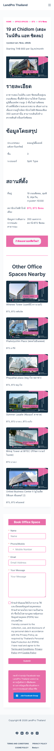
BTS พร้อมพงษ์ (17, 502)
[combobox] (11, 549)
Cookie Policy (29, 652)
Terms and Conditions (22, 649)
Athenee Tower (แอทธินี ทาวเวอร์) (24, 304)
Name (13, 530)
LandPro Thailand (15, 5)
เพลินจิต (28, 43)
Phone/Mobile (18, 543)
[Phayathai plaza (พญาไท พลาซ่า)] (27, 365)
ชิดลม (21, 43)
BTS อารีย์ (10, 348)
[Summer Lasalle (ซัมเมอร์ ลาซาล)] (27, 402)
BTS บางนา (16, 421)
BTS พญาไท (16, 385)
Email (13, 557)
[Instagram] (37, 733)
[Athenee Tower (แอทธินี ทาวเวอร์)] (27, 292)
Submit (27, 661)
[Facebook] (27, 733)
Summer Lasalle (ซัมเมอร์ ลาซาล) (24, 414)
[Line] (17, 733)
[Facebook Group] (32, 733)
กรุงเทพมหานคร (12, 43)
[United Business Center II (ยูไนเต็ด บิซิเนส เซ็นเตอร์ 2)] (27, 479)
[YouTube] (22, 733)
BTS (29, 208)
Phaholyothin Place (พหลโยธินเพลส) (25, 341)
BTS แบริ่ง (27, 421)
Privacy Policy (39, 744)
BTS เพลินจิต (17, 311)
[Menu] (49, 5)
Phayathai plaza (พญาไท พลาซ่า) (23, 377)
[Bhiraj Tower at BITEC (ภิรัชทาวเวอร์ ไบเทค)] (27, 438)
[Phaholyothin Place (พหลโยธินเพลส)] (27, 328)
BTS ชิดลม (38, 208)
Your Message (18, 570)
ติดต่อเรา (35, 748)
